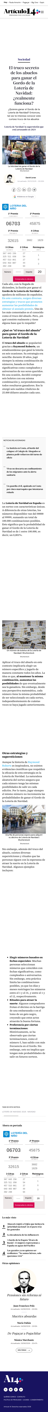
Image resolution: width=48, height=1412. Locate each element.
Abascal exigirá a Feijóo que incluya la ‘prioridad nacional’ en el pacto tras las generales (25, 1227)
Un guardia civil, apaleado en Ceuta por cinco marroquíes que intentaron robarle (25, 489)
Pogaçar (26, 2)
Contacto (21, 1397)
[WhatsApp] (29, 190)
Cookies (26, 1400)
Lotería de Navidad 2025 (14, 1112)
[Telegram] (34, 190)
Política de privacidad (13, 1400)
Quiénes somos (10, 1397)
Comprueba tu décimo (24, 279)
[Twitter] (6, 1389)
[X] (19, 190)
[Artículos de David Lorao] (9, 179)
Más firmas (22, 1350)
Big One (34, 2)
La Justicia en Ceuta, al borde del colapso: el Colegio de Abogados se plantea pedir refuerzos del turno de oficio (24, 453)
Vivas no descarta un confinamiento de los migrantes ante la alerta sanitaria (24, 471)
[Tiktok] (21, 1389)
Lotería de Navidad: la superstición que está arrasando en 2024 (24, 128)
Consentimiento (36, 1400)
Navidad (31, 1112)
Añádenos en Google (25, 197)
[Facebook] (13, 190)
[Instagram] (11, 1389)
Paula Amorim (15, 2)
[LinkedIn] (24, 190)
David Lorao (31, 178)
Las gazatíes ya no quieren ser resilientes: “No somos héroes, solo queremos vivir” (24, 1253)
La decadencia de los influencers (23, 1234)
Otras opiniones (11, 1263)
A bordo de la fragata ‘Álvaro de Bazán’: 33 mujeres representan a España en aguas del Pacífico (23, 1243)
